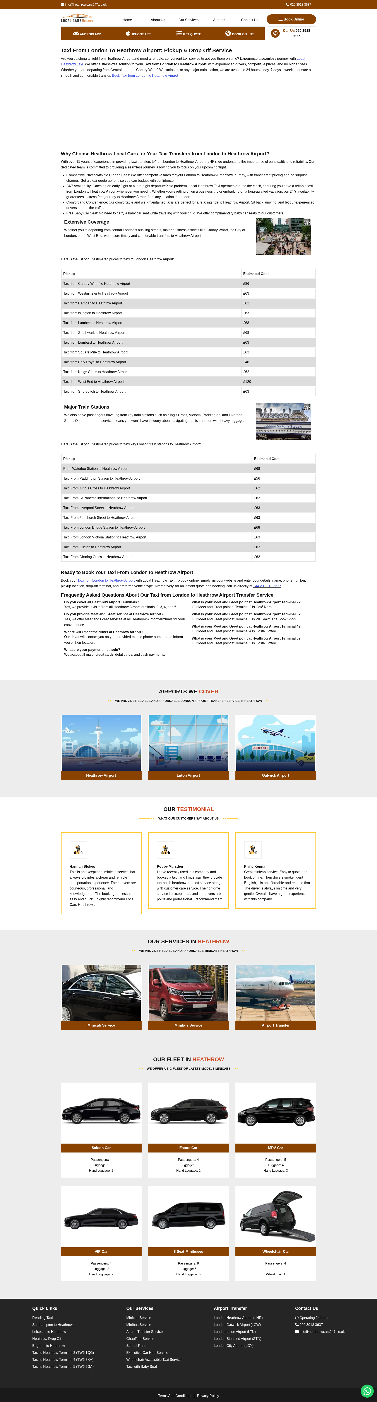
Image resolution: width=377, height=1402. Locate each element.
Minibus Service (138, 1325)
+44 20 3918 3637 (267, 586)
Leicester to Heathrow (49, 1332)
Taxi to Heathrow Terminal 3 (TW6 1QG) (63, 1352)
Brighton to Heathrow (48, 1346)
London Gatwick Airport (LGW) (237, 1325)
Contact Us (249, 20)
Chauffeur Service (140, 1339)
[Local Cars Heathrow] (77, 18)
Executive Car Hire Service (147, 1352)
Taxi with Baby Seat (141, 1366)
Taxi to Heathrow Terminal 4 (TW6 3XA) (62, 1359)
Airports (219, 20)
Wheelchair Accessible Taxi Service (154, 1359)
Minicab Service (138, 1318)
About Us (158, 20)
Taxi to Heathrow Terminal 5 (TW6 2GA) (63, 1366)
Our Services (188, 20)
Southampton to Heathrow (52, 1325)
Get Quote (191, 34)
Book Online (293, 19)
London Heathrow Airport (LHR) (238, 1318)
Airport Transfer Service (144, 1332)
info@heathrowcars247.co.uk (85, 4)
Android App (90, 34)
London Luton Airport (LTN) (235, 1332)
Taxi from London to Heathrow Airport (106, 580)
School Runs (136, 1346)
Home (127, 20)
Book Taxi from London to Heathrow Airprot (145, 75)
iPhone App (141, 34)
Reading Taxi (42, 1318)
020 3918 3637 (300, 4)
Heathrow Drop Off (46, 1339)
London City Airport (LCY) (234, 1346)
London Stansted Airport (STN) (237, 1339)
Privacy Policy (208, 1396)
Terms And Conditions (175, 1396)
